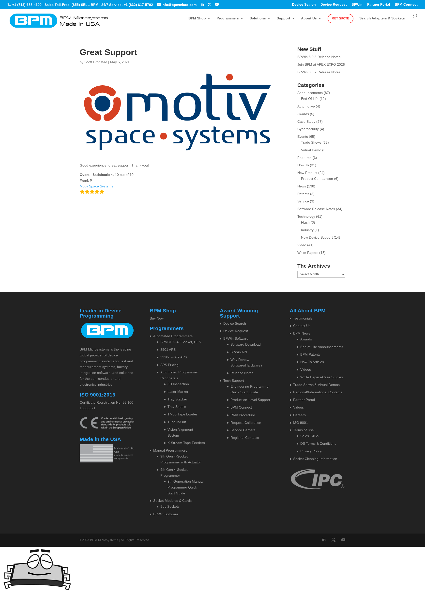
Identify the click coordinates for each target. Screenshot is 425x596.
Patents (303, 194)
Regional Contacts (244, 438)
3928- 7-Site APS (173, 357)
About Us (309, 18)
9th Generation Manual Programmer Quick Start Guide (185, 487)
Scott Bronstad (95, 62)
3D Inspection (178, 384)
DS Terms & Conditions (318, 443)
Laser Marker (177, 392)
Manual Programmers (170, 450)
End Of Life (310, 99)
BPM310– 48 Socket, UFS (180, 342)
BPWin (357, 4)
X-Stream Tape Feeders (186, 443)
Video (301, 245)
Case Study (306, 121)
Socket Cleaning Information (315, 459)
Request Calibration (245, 423)
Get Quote (340, 18)
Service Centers (242, 430)
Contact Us (301, 326)
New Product (307, 173)
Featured (304, 158)
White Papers (307, 253)
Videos (305, 369)
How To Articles (312, 362)
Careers (299, 415)
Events (302, 136)
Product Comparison (317, 179)
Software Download (245, 344)
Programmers (228, 18)
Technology (306, 216)
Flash (305, 222)
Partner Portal (378, 4)
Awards (303, 114)
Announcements (310, 93)
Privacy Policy (311, 451)
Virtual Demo (311, 150)
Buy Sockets (170, 506)
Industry (307, 230)
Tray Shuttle (176, 407)
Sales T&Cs (309, 436)
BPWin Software (165, 514)
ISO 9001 (300, 423)
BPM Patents (310, 354)
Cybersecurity (308, 129)
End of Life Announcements (321, 347)
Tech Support (233, 380)
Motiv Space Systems (96, 186)
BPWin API (238, 352)
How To (303, 165)
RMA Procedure (242, 415)
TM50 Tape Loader (182, 414)
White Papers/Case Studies (321, 377)
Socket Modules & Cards (172, 501)
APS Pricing (169, 365)
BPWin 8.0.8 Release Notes (318, 57)
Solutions (258, 18)
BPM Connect (406, 4)
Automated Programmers (173, 336)
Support (283, 18)
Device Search (304, 4)
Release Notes (241, 373)
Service (303, 201)
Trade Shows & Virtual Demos (316, 385)
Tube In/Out (176, 422)
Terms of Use (303, 430)
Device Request (333, 4)
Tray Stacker (177, 399)
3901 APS (168, 349)
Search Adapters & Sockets (382, 18)
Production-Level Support (250, 400)
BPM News (301, 333)
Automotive (306, 106)
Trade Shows (311, 142)
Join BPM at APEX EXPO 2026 (321, 64)
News (301, 186)
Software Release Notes (316, 209)
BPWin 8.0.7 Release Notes (318, 72)
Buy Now (157, 318)
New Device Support (317, 237)
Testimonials (302, 318)
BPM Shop (197, 18)
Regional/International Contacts (317, 392)
